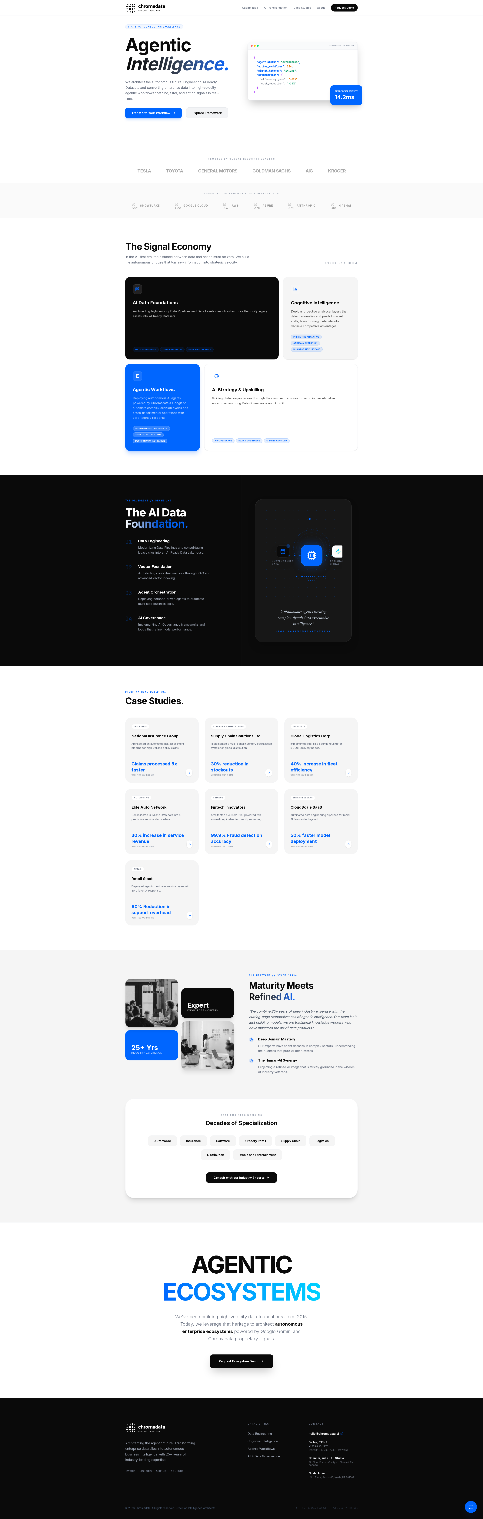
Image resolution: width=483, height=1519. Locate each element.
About (321, 7)
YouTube (177, 1471)
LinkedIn (146, 1471)
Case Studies (302, 7)
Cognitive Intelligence (263, 1441)
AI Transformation (276, 7)
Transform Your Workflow (150, 113)
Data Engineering (260, 1434)
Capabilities (250, 7)
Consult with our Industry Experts (239, 1178)
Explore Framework (207, 113)
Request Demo (344, 7)
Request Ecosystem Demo (238, 1361)
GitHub (161, 1471)
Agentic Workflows (261, 1449)
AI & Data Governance (264, 1456)
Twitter (130, 1471)
